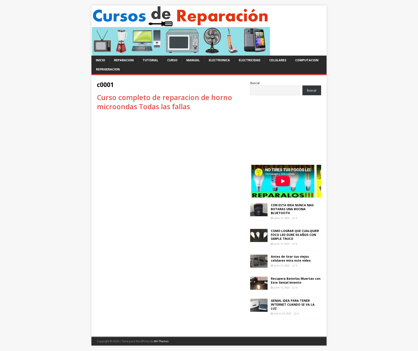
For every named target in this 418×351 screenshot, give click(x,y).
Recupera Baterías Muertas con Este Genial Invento (295, 280)
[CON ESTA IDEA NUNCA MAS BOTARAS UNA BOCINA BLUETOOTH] (259, 213)
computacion (307, 60)
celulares (277, 60)
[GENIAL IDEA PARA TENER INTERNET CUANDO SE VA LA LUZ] (259, 309)
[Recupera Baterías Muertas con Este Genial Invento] (259, 287)
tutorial (150, 60)
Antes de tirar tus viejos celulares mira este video (291, 258)
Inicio (100, 60)
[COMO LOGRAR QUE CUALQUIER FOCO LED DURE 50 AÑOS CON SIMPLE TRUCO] (259, 239)
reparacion (124, 60)
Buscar (255, 83)
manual (193, 60)
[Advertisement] (285, 128)
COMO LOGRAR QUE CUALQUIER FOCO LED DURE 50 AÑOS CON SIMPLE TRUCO (295, 235)
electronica (219, 60)
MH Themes (161, 341)
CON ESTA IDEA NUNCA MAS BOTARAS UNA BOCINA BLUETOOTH (292, 209)
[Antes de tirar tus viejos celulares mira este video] (259, 265)
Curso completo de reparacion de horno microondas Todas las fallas (164, 102)
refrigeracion (108, 69)
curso (172, 60)
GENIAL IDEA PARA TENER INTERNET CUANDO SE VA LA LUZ (293, 304)
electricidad (249, 60)
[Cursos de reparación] (180, 53)
